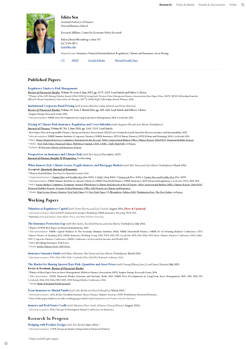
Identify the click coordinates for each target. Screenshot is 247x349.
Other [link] (233, 5)
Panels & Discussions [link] (212, 5)
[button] (243, 5)
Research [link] (165, 5)
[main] (123, 38)
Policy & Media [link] (185, 5)
